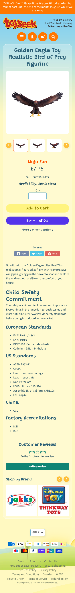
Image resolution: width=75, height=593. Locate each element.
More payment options (37, 230)
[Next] (66, 145)
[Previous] (8, 145)
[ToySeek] (20, 23)
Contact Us (50, 561)
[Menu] (21, 36)
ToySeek (36, 582)
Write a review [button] (37, 466)
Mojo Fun (37, 162)
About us (35, 561)
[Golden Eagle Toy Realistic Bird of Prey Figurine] (20, 145)
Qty (37, 190)
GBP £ (36, 532)
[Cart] (42, 36)
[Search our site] (53, 36)
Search (22, 561)
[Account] (32, 36)
